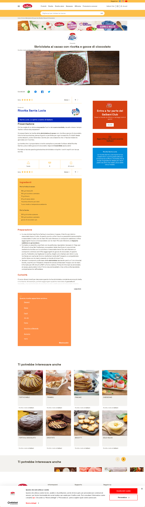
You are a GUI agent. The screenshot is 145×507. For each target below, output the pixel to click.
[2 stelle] (25, 100)
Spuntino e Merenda (31, 328)
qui (34, 497)
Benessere (69, 6)
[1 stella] (22, 100)
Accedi (110, 125)
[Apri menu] (19, 6)
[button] (123, 459)
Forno (26, 323)
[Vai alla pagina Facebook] (120, 1)
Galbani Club (111, 6)
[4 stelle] (29, 100)
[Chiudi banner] (142, 488)
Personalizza (122, 497)
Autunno (27, 334)
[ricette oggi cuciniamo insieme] (72, 26)
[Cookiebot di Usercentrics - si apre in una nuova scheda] (12, 503)
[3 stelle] (27, 100)
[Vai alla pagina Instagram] (123, 1)
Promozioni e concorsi (90, 6)
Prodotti (43, 6)
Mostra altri (63, 343)
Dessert (27, 302)
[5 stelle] (32, 100)
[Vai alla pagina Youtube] (126, 1)
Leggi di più (77, 289)
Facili (26, 313)
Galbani (19, 18)
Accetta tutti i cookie (123, 491)
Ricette (50, 6)
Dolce (26, 308)
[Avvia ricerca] (101, 13)
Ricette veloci (59, 6)
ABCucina (78, 6)
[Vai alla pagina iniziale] (27, 6)
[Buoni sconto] (118, 6)
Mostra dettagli (31, 503)
